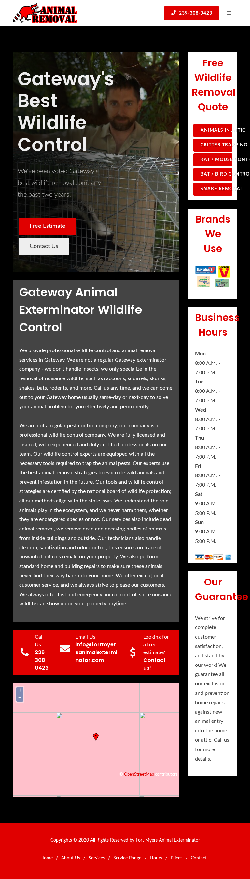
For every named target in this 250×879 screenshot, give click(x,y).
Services (97, 858)
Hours (156, 858)
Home (46, 858)
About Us (70, 858)
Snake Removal (216, 189)
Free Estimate (47, 226)
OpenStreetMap (139, 774)
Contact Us (44, 246)
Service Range (127, 858)
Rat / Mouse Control (216, 160)
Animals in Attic (216, 130)
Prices (176, 858)
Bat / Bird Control (216, 174)
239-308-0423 (195, 13)
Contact (199, 858)
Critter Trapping (216, 145)
